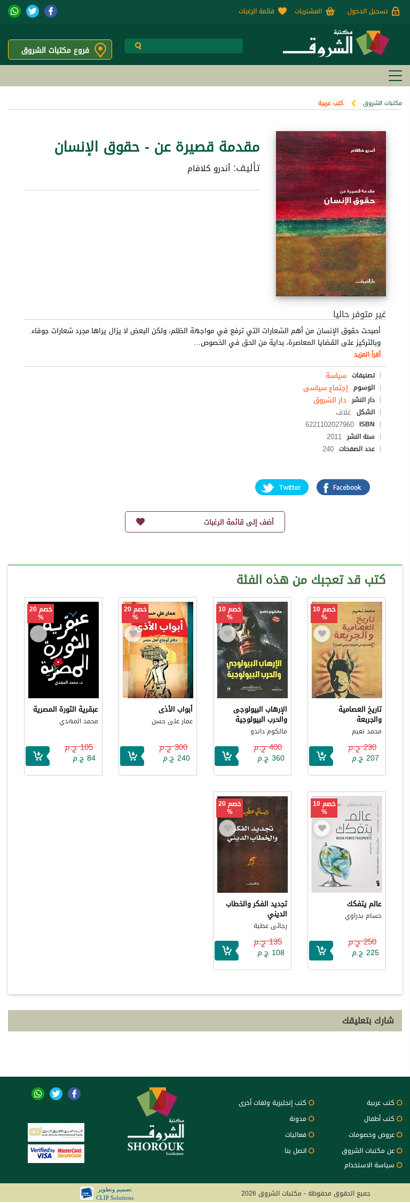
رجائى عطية (270, 926)
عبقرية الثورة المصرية (65, 709)
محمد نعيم (367, 731)
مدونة (297, 1119)
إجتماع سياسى (325, 387)
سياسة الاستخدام (369, 1165)
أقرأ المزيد (367, 354)
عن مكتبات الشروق (368, 1151)
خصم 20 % (135, 613)
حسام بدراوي (363, 916)
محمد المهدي (78, 721)
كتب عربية (330, 103)
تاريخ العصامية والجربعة (360, 714)
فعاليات (295, 1135)
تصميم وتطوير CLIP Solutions (114, 1193)
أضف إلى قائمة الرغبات (239, 522)
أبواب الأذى (176, 709)
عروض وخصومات (372, 1135)
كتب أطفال (379, 1119)
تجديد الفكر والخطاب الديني (256, 909)
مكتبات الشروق (382, 103)
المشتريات (308, 11)
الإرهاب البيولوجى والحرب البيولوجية (260, 714)
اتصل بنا (295, 1151)
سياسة (336, 375)
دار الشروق (329, 400)
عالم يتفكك (364, 903)
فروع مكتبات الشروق (55, 50)
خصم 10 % (324, 613)
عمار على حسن (172, 721)
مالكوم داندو (268, 731)
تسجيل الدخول (368, 11)
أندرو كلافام (208, 168)
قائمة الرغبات (256, 11)
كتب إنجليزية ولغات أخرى (272, 1103)
